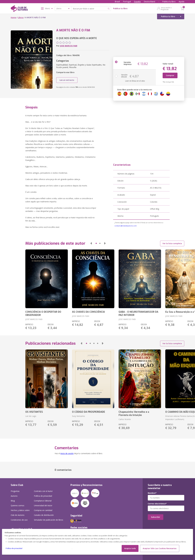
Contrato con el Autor (43, 491)
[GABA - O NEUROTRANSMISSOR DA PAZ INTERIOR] (140, 278)
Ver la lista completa (172, 243)
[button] (91, 243)
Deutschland (149, 1)
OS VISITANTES (34, 411)
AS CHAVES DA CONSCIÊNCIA (88, 311)
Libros (20, 17)
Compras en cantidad (43, 510)
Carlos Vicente (125, 419)
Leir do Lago (30, 416)
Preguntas (15, 491)
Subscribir (155, 517)
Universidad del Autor (43, 505)
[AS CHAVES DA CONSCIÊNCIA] (93, 278)
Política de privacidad (14, 548)
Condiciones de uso (19, 520)
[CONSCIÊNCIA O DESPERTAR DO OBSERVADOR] (46, 278)
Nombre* (152, 493)
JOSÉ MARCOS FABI (33, 319)
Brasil (117, 1)
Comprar (170, 75)
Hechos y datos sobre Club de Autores (20, 512)
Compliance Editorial (42, 500)
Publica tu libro (169, 1)
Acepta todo (130, 548)
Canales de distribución (44, 515)
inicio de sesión (67, 453)
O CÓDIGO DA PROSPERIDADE (88, 411)
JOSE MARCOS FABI (68, 45)
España (137, 1)
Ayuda (181, 1)
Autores (14, 496)
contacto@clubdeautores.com (125, 226)
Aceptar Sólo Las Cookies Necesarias (159, 548)
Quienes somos (17, 505)
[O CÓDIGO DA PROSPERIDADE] (93, 378)
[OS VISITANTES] (46, 378)
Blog (13, 500)
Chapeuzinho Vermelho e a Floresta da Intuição (134, 413)
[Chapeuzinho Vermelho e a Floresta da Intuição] (140, 378)
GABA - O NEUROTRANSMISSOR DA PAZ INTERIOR (138, 313)
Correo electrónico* (157, 504)
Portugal (127, 1)
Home (13, 17)
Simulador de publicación (48, 520)
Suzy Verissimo (78, 416)
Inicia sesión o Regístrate (166, 8)
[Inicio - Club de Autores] (19, 9)
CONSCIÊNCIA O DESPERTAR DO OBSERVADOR (43, 313)
